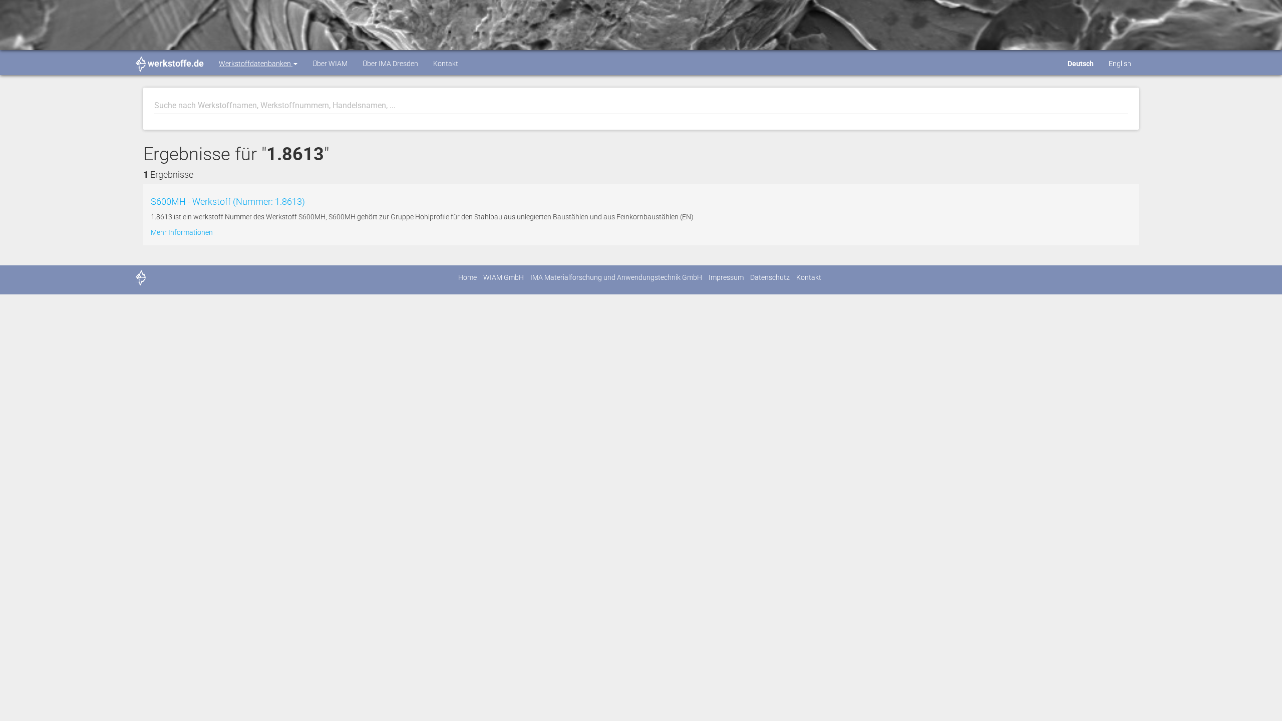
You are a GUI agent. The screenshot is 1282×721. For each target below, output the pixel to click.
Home (467, 277)
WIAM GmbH (503, 277)
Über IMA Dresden (390, 64)
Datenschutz (770, 277)
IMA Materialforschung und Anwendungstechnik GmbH (616, 277)
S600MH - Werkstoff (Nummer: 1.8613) (228, 201)
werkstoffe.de (176, 63)
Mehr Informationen (182, 232)
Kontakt (445, 64)
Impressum (726, 277)
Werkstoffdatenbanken (255, 64)
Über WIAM (330, 64)
